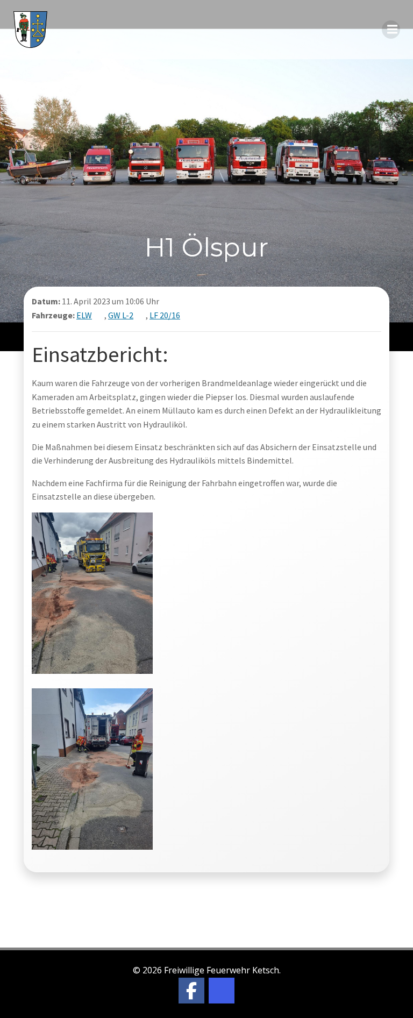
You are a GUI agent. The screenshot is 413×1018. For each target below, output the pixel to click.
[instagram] (221, 990)
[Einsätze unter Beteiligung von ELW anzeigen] (99, 315)
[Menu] (391, 29)
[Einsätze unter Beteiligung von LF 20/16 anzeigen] (187, 315)
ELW (84, 315)
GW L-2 (120, 315)
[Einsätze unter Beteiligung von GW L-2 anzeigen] (140, 315)
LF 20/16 (164, 315)
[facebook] (191, 990)
